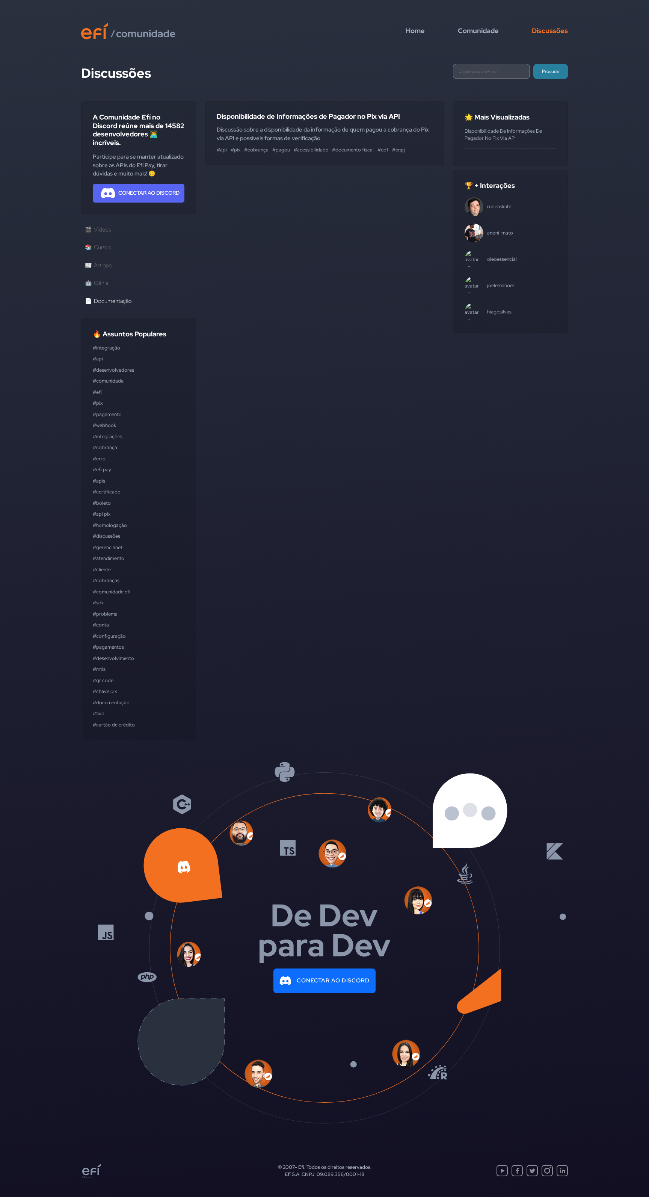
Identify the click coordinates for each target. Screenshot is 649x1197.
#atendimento (108, 558)
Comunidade (478, 30)
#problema (105, 614)
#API (98, 359)
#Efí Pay (102, 469)
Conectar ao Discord (333, 980)
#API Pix (101, 514)
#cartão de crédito (114, 725)
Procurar (550, 71)
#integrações (107, 436)
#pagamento (107, 414)
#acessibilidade (311, 150)
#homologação (110, 525)
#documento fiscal (353, 150)
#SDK (98, 602)
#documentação (111, 702)
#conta (101, 625)
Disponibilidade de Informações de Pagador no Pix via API (308, 116)
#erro (99, 458)
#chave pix (105, 691)
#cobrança (105, 447)
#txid (98, 713)
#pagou (281, 150)
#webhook (104, 425)
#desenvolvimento (113, 658)
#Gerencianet (107, 547)
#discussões (106, 536)
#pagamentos (108, 647)
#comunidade (108, 381)
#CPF (382, 150)
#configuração (109, 636)
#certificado (107, 492)
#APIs (99, 481)
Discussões (550, 30)
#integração (106, 348)
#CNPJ (398, 150)
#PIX (98, 403)
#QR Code (103, 680)
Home (415, 30)
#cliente (102, 569)
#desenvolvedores (113, 370)
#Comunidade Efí (111, 592)
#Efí (97, 392)
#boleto (102, 503)
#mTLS (99, 669)
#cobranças (106, 580)
